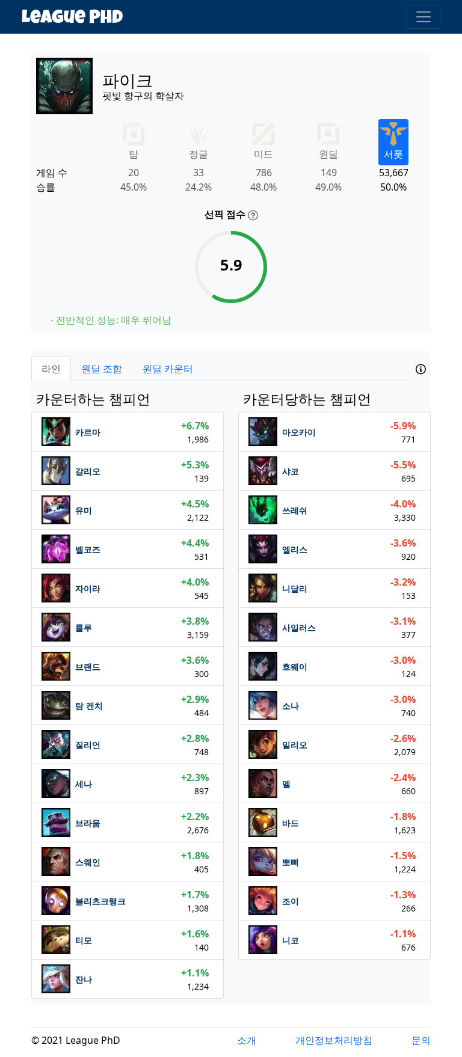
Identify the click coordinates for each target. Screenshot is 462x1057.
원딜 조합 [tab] (101, 368)
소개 (246, 1040)
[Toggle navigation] (423, 17)
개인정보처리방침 (333, 1040)
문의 (421, 1040)
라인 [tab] (51, 368)
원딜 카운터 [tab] (168, 368)
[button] (421, 371)
